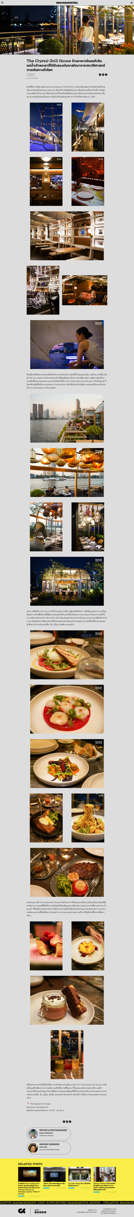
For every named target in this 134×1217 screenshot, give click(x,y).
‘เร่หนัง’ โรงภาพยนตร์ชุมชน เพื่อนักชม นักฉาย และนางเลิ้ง (54, 1184)
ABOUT (37, 1210)
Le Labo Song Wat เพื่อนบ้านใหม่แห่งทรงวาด (79, 1184)
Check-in (30, 74)
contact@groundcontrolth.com (87, 1212)
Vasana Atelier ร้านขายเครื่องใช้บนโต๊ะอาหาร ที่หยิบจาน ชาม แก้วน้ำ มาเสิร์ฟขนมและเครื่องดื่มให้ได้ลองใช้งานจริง (104, 1186)
